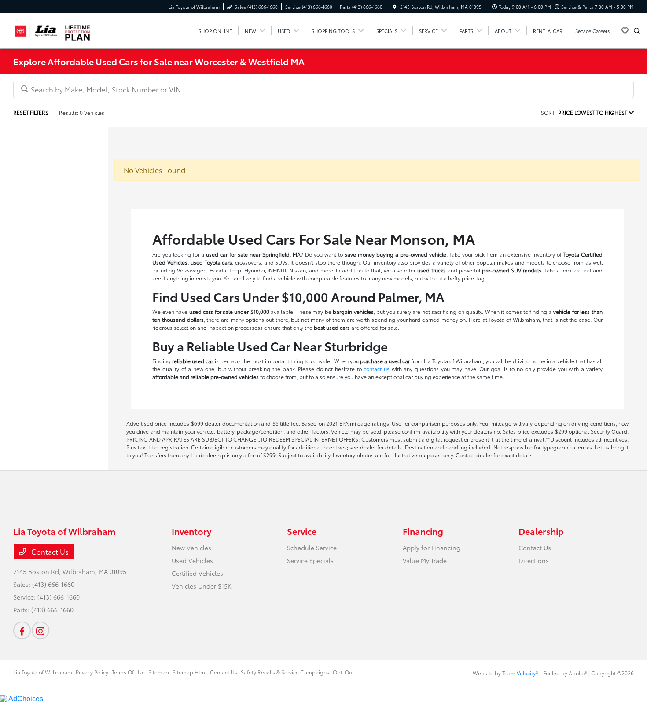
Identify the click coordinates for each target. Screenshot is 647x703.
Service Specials (310, 560)
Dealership (541, 531)
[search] (637, 31)
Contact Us (49, 551)
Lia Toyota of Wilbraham (42, 672)
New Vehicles (191, 547)
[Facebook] (22, 630)
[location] (395, 7)
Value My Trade (425, 560)
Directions (533, 560)
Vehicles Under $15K (202, 586)
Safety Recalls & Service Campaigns (285, 672)
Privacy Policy (92, 672)
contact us (377, 368)
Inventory (191, 531)
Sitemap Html (189, 672)
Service (301, 531)
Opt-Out (343, 672)
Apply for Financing (431, 547)
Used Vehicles (192, 560)
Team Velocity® (520, 673)
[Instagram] (40, 630)
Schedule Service (312, 547)
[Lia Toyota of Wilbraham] (36, 29)
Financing (423, 531)
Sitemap (158, 672)
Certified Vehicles (197, 573)
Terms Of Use (128, 672)
